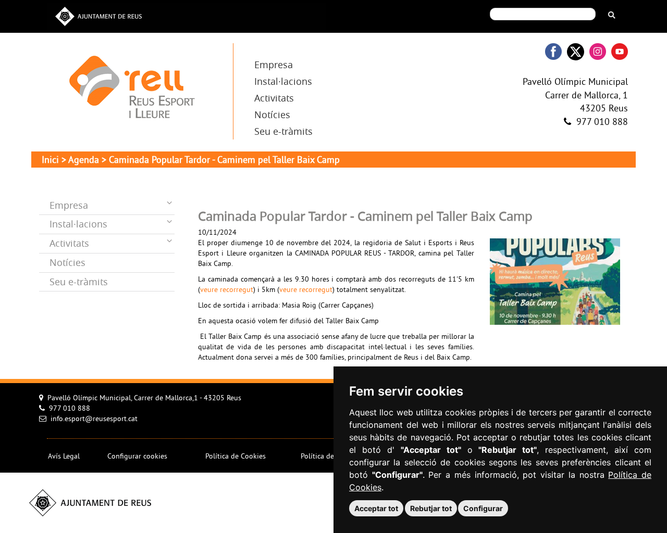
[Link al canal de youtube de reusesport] (619, 51)
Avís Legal (64, 456)
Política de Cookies (235, 456)
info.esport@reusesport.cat (94, 419)
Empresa (273, 64)
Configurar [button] (483, 508)
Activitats (274, 98)
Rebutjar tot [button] (431, 508)
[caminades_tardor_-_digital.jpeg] (555, 280)
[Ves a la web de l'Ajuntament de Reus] (98, 15)
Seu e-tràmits (283, 131)
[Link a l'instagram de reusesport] (597, 51)
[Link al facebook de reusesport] (553, 51)
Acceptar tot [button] (376, 508)
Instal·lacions (283, 81)
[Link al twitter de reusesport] (575, 51)
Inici (50, 161)
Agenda (83, 161)
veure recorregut (226, 290)
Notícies (272, 114)
